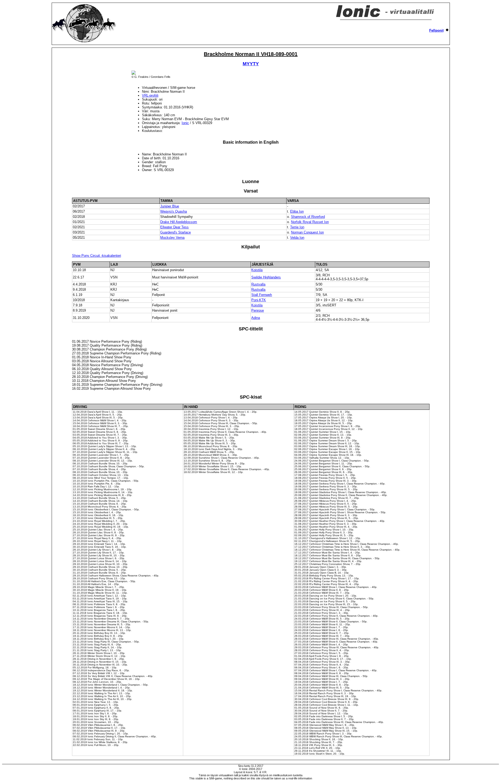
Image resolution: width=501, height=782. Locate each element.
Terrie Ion (297, 227)
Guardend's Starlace (175, 232)
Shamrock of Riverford (308, 217)
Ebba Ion (297, 211)
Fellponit (436, 30)
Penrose (257, 310)
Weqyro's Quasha (173, 211)
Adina (255, 318)
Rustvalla (258, 284)
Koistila (257, 270)
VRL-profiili (150, 95)
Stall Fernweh (261, 295)
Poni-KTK (258, 300)
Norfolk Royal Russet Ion (310, 222)
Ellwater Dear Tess (174, 227)
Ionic (185, 123)
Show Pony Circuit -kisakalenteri (96, 256)
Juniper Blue (169, 206)
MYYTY (251, 63)
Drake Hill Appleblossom (178, 222)
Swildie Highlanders (266, 277)
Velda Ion (297, 238)
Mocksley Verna (172, 238)
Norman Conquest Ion (307, 232)
